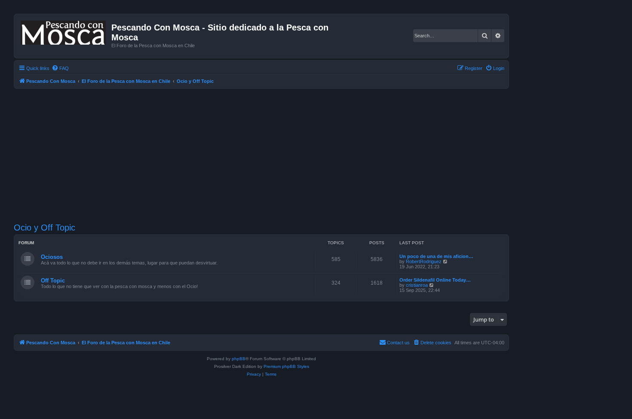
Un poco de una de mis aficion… (436, 256)
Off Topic (53, 280)
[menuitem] (60, 68)
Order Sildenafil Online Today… (435, 279)
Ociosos (52, 257)
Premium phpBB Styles (286, 366)
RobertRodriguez (424, 261)
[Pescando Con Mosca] (63, 31)
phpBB (238, 358)
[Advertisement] (272, 156)
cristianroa (417, 285)
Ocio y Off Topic (44, 227)
